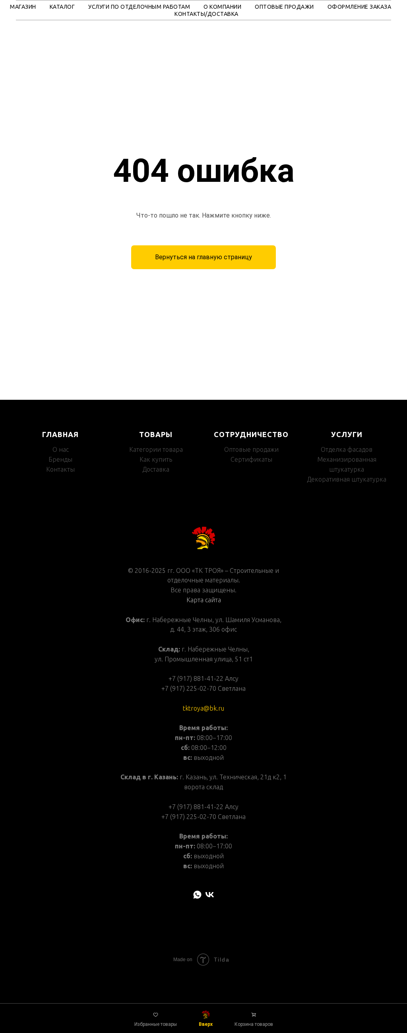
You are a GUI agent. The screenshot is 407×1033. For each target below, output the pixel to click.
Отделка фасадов (346, 793)
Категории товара (156, 793)
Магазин (23, 7)
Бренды (60, 802)
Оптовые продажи (284, 7)
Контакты (60, 812)
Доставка (155, 812)
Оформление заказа (359, 7)
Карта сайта (203, 943)
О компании (222, 7)
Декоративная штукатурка (346, 822)
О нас (60, 793)
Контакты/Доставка (206, 14)
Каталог (62, 7)
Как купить (156, 802)
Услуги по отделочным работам (139, 7)
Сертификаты (251, 802)
